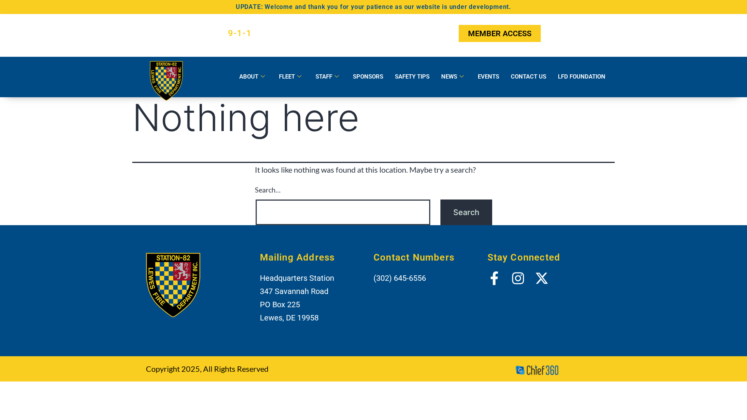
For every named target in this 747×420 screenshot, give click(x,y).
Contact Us (528, 76)
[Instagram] (575, 33)
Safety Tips (412, 76)
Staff (324, 76)
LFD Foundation (581, 76)
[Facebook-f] (556, 33)
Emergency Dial (206, 33)
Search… (268, 190)
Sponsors (368, 76)
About (248, 76)
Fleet (287, 76)
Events (488, 76)
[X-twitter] (594, 33)
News (449, 76)
